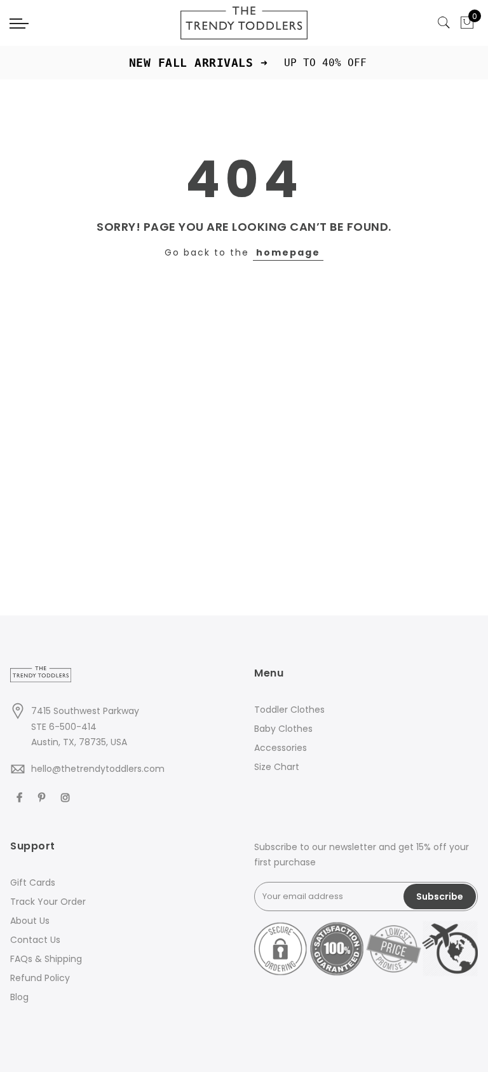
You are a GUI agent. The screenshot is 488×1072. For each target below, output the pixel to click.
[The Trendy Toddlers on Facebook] (21, 796)
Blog (19, 997)
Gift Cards (32, 882)
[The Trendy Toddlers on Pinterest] (43, 796)
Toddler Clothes (289, 709)
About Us (30, 920)
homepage (288, 252)
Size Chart (276, 766)
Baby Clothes (283, 728)
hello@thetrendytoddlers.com (98, 768)
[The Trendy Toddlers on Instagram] (67, 796)
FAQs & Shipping (46, 958)
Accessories (280, 747)
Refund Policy (40, 978)
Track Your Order (48, 901)
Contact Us (35, 939)
